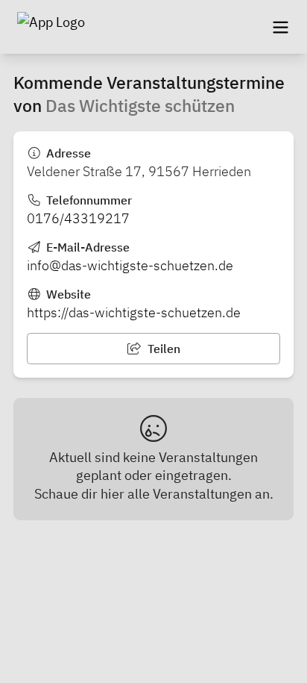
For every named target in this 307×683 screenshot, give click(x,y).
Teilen (162, 348)
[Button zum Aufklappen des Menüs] (280, 27)
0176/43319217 (78, 218)
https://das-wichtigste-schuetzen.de (134, 312)
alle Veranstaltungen (189, 493)
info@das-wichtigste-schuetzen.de (130, 265)
